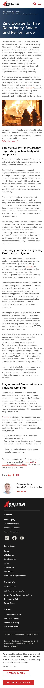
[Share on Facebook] (13, 475)
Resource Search (13, 11)
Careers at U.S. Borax (13, 614)
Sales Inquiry (9, 520)
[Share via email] (17, 475)
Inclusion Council (11, 627)
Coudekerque (10, 559)
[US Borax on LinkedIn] (7, 538)
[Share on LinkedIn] (9, 475)
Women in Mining (11, 622)
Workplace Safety (11, 618)
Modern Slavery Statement (13, 644)
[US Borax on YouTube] (22, 538)
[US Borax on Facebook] (14, 538)
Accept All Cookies (18, 682)
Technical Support (12, 528)
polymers (30, 266)
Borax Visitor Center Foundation (18, 595)
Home (4, 11)
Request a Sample (11, 532)
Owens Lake (9, 567)
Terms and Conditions (12, 641)
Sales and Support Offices (15, 575)
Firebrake (29, 88)
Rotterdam (8, 571)
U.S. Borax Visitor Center (14, 591)
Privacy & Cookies (9, 666)
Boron (6, 551)
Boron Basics (9, 603)
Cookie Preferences (11, 646)
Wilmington (9, 555)
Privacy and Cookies (29, 641)
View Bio (20, 491)
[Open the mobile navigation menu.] (39, 4)
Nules (6, 563)
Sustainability (10, 587)
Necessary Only (16, 673)
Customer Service (11, 524)
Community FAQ (11, 599)
